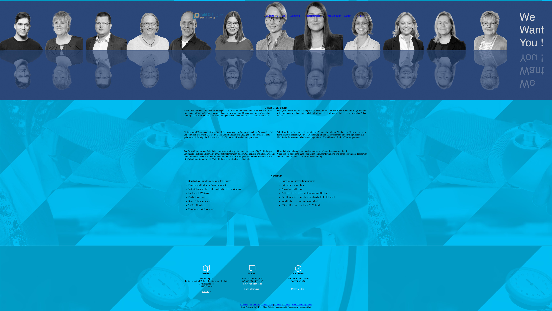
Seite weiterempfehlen (302, 304)
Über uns (281, 16)
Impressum (255, 304)
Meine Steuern (334, 16)
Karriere (347, 16)
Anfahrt (205, 291)
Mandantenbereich (314, 16)
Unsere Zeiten (297, 289)
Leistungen (295, 16)
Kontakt (360, 16)
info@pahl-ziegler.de (252, 283)
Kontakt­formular (251, 289)
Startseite (270, 16)
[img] (207, 16)
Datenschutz (267, 304)
